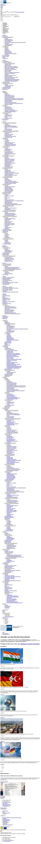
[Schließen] (0, 843)
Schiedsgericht (7, 225)
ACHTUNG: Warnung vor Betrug (8, 277)
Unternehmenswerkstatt (9, 166)
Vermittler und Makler (8, 117)
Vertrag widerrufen (3, 807)
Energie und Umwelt (8, 180)
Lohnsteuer (6, 235)
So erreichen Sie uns (8, 257)
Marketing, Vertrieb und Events (10, 75)
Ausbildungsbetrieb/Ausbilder (7, 37)
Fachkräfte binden (8, 171)
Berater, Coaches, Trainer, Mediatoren (11, 66)
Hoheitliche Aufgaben (6, 252)
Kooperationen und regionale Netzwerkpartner (12, 313)
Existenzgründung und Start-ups (10, 443)
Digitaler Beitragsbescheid (7, 278)
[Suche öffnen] (2, 16)
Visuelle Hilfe (5, 821)
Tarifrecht (6, 226)
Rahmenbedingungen (8, 52)
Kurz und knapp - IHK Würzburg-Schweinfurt (12, 576)
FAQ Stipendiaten (8, 86)
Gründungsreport (7, 163)
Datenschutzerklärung (6, 819)
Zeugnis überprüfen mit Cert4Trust (10, 102)
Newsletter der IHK (8, 135)
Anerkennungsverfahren (11, 461)
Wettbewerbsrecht (8, 222)
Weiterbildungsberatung (7, 87)
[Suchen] (18, 16)
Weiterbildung (5, 24)
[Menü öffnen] (1, 18)
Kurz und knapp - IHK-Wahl (7, 287)
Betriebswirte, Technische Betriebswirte (11, 67)
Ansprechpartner (7, 94)
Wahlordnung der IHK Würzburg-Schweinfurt (10, 291)
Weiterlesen (2, 670)
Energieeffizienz (7, 148)
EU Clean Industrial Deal (9, 151)
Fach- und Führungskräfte (9, 551)
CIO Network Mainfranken (9, 309)
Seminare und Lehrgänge (7, 62)
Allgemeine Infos (8, 106)
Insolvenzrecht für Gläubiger (9, 224)
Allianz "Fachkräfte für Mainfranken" (13, 462)
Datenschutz (7, 141)
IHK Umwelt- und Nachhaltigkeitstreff (13, 414)
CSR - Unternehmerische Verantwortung (11, 410)
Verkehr (6, 116)
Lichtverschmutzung (8, 129)
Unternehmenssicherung (7, 243)
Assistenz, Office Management (10, 63)
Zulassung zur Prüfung (8, 104)
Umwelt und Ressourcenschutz (8, 238)
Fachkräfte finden (8, 170)
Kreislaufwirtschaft (8, 242)
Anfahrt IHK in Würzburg (9, 258)
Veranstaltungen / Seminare (9, 195)
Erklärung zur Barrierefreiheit (7, 824)
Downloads (4, 813)
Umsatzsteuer (7, 234)
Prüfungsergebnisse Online (9, 97)
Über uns (4, 27)
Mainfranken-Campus (6, 88)
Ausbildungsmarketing (8, 39)
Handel (4, 296)
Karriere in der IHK (6, 28)
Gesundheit (7, 74)
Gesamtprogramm (6, 61)
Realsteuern (7, 236)
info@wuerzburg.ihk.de (7, 802)
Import (6, 198)
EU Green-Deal (7, 150)
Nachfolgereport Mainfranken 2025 (11, 207)
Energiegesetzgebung (8, 149)
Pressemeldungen (5, 316)
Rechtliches (7, 54)
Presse (4, 33)
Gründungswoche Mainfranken (10, 162)
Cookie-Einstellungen (6, 820)
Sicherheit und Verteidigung (7, 230)
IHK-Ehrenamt (5, 246)
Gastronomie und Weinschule (10, 73)
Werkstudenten (7, 272)
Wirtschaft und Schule (10, 463)
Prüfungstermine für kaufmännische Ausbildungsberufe (14, 99)
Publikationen (5, 318)
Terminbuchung (7, 165)
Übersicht (6, 266)
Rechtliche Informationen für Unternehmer (9, 216)
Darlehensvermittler (8, 187)
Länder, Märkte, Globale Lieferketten (11, 203)
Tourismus (4, 300)
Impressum (4, 818)
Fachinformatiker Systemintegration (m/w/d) (12, 267)
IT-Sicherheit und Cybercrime (10, 142)
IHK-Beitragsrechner (6, 279)
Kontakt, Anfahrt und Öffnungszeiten (8, 256)
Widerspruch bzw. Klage (9, 261)
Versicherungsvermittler (9, 188)
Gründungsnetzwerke (8, 161)
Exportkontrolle (7, 197)
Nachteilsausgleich (6, 118)
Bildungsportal (5, 36)
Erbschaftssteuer (7, 237)
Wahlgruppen (5, 290)
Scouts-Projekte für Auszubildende (10, 53)
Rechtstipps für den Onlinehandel (10, 144)
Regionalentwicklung (6, 299)
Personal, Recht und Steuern (9, 78)
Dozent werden (5, 89)
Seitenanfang (2, 796)
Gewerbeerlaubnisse (6, 184)
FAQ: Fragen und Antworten (9, 96)
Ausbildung (5, 92)
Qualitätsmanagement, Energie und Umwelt (12, 79)
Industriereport (5, 297)
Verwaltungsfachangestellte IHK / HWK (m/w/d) (13, 269)
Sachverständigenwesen (7, 229)
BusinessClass (7, 308)
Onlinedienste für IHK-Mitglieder (10, 136)
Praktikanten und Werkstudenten (8, 270)
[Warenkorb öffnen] (1, 8)
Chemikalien (7, 241)
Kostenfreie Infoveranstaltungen (10, 145)
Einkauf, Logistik (8, 71)
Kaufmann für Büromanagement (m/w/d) (12, 268)
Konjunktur (4, 294)
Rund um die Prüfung (8, 108)
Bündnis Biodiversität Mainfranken (13, 413)
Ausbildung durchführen (9, 44)
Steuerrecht (5, 232)
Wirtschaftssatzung (6, 284)
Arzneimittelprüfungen (10, 402)
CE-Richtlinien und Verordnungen (10, 214)
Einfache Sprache (5, 822)
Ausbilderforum (7, 305)
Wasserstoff (7, 154)
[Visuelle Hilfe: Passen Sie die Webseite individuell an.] (1, 10)
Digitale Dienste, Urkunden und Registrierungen (10, 131)
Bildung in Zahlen (6, 56)
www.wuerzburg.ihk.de (7, 841)
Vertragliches (7, 43)
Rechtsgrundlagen (6, 253)
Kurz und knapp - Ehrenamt (9, 577)
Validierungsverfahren (8, 101)
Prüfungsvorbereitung (8, 100)
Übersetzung (5, 823)
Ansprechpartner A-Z (8, 260)
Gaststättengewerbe (10, 403)
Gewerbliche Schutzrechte (7, 192)
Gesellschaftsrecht (8, 219)
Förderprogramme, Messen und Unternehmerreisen (13, 204)
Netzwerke (4, 304)
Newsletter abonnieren (4, 781)
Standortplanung (5, 231)
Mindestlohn (7, 228)
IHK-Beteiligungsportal (11, 538)
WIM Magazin (5, 317)
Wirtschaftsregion (5, 32)
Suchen (16, 16)
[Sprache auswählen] (1, 13)
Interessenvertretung (8, 535)
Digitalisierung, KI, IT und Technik (11, 69)
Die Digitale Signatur (8, 132)
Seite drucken (2, 797)
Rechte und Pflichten (8, 45)
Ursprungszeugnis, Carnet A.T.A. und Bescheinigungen (14, 200)
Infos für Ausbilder (8, 41)
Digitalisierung (5, 138)
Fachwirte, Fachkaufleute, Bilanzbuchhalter (12, 72)
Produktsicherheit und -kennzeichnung (9, 211)
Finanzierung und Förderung (7, 177)
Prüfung (4, 57)
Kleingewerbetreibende (6, 283)
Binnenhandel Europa (8, 201)
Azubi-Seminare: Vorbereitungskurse (11, 81)
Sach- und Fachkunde (8, 191)
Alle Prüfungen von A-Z (9, 107)
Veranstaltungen (5, 810)
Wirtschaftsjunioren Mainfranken (10, 312)
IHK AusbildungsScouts (9, 40)
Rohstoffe (6, 240)
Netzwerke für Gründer (9, 311)
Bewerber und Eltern (6, 55)
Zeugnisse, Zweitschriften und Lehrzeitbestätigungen (14, 103)
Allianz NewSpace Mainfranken (10, 306)
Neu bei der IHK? (6, 281)
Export (6, 196)
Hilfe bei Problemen (8, 51)
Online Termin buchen (8, 137)
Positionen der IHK (8, 251)
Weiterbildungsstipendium (9, 85)
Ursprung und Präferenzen (9, 199)
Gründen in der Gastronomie (9, 159)
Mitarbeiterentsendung (8, 202)
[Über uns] (1, 831)
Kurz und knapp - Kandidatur (10, 578)
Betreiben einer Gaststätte (9, 190)
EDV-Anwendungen (8, 70)
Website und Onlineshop (9, 143)
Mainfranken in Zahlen (6, 298)
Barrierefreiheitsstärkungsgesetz (10, 218)
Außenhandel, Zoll (8, 65)
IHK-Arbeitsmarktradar (6, 295)
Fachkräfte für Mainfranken (7, 168)
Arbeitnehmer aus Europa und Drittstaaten (12, 173)
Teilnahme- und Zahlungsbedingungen (11, 110)
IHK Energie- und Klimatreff (10, 310)
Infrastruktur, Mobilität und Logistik (9, 301)
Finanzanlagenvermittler (9, 189)
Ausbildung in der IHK (6, 265)
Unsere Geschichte (6, 254)
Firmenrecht (7, 220)
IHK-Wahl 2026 (5, 573)
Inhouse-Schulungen (6, 82)
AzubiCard (6, 48)
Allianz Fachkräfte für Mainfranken (11, 307)
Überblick (4, 35)
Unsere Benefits (5, 274)
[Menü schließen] (1, 20)
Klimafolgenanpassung (8, 152)
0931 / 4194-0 (5, 803)
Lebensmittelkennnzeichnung (10, 215)
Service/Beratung (5, 26)
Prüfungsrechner (5, 58)
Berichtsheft (7, 49)
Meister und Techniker (8, 76)
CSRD (8, 415)
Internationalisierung (6, 193)
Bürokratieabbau (9, 537)
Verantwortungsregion (10, 416)
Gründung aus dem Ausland (9, 160)
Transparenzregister (8, 227)
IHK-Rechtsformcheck (8, 164)
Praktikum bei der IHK (8, 273)
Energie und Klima (6, 146)
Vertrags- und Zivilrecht (9, 221)
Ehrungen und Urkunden (9, 134)
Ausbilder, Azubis (8, 64)
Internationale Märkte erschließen (10, 183)
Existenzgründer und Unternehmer (10, 181)
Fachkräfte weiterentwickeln (9, 172)
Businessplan (9, 445)
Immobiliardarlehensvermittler (10, 186)
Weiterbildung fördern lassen (7, 83)
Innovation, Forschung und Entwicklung (11, 182)
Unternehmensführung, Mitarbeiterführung (12, 80)
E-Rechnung (7, 133)
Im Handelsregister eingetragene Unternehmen (10, 282)
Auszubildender (5, 46)
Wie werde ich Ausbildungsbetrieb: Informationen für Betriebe (15, 42)
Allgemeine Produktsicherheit (10, 213)
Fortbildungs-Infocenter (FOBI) (10, 111)
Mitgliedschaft (5, 29)
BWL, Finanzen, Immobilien (9, 68)
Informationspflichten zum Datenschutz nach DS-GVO (12, 817)
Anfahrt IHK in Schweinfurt (9, 259)
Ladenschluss (5, 302)
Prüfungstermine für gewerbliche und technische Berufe (14, 98)
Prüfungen (4, 25)
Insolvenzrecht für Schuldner (9, 223)
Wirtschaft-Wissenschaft (7, 303)
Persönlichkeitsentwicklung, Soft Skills (11, 77)
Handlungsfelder (7, 125)
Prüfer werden (5, 119)
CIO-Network (7, 140)
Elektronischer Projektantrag (9, 95)
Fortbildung (5, 105)
